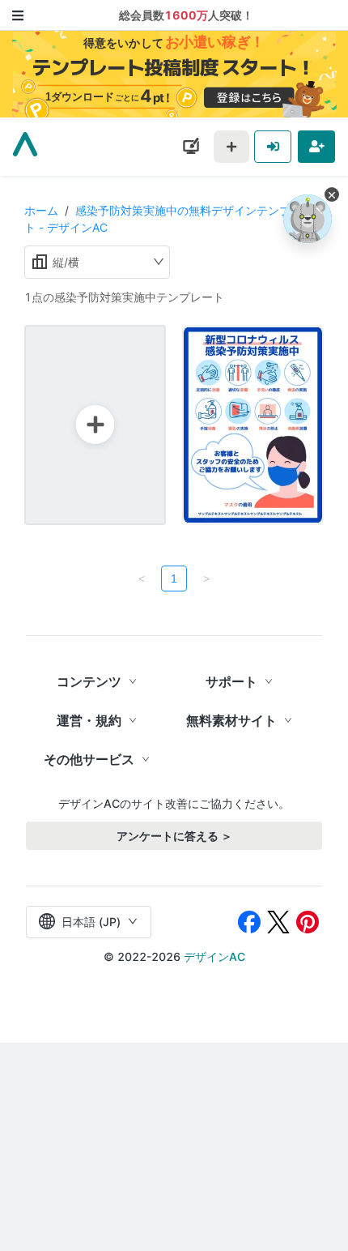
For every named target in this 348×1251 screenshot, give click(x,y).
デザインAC (214, 956)
